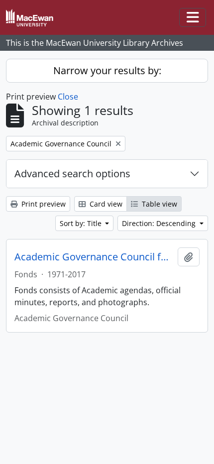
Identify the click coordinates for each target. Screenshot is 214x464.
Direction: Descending (160, 223)
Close (68, 96)
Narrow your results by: (107, 70)
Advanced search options (72, 173)
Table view (158, 204)
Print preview (42, 204)
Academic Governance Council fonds (94, 257)
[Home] (33, 17)
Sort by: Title (82, 223)
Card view (105, 204)
